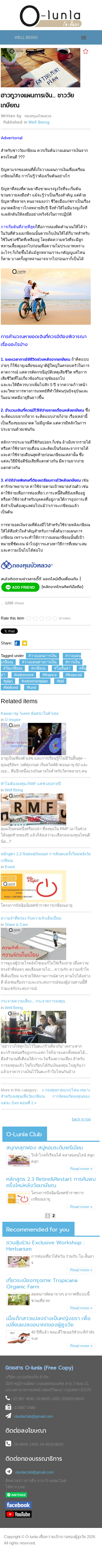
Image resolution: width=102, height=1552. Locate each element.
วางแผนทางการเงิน (40, 662)
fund (32, 687)
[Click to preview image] (40, 67)
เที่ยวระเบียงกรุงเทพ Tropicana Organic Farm (41, 1283)
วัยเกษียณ (13, 668)
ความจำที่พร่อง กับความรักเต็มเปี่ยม (31, 918)
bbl (61, 681)
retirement (24, 675)
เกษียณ (39, 668)
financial (75, 675)
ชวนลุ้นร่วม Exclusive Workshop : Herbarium (45, 1245)
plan (9, 681)
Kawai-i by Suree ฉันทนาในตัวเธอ (30, 713)
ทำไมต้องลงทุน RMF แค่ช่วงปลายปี (31, 783)
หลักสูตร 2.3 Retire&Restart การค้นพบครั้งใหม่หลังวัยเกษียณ (46, 857)
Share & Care (16, 924)
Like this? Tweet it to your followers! (24, 643)
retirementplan (36, 681)
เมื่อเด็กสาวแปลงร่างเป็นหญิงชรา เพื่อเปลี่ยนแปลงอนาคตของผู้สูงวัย (48, 1321)
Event (10, 867)
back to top (81, 1119)
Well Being (38, 122)
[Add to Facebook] (17, 643)
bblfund (11, 687)
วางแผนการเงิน (43, 655)
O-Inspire (13, 719)
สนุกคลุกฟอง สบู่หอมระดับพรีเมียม (44, 1147)
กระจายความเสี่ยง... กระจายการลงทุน (33, 1001)
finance (50, 675)
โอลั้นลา (63, 668)
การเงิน (73, 662)
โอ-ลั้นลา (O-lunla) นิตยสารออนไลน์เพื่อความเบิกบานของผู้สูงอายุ (51, 16)
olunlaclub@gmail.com (33, 1416)
